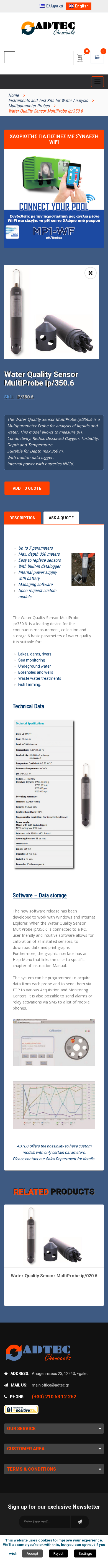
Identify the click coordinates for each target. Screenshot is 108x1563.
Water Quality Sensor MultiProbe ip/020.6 (54, 1275)
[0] (81, 59)
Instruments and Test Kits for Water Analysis (48, 100)
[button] (90, 273)
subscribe (80, 1522)
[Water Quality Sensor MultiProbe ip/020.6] (54, 1236)
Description (22, 518)
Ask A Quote (61, 518)
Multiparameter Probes (29, 105)
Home (13, 95)
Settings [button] (85, 1553)
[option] (51, 312)
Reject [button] (58, 1553)
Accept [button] (32, 1553)
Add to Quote (27, 488)
